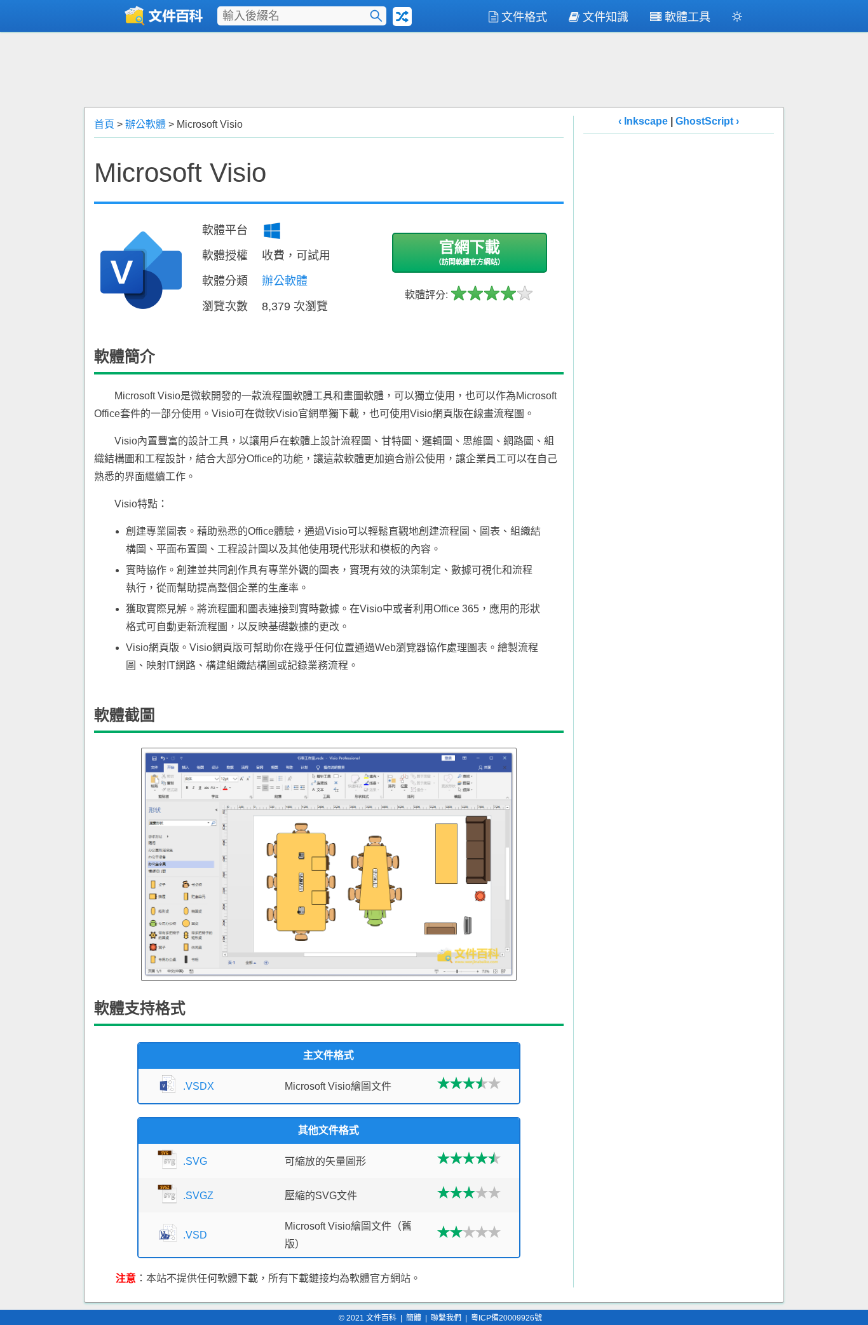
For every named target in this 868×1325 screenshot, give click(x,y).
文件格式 (524, 17)
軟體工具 (687, 17)
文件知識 (605, 17)
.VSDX (198, 1086)
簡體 (413, 1318)
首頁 (104, 124)
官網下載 (470, 252)
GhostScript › (707, 121)
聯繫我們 (446, 1318)
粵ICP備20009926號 (506, 1318)
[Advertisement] (434, 68)
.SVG (195, 1161)
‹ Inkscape (643, 121)
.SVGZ (198, 1195)
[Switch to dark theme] (737, 19)
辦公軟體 (145, 124)
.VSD (195, 1235)
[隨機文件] (402, 16)
